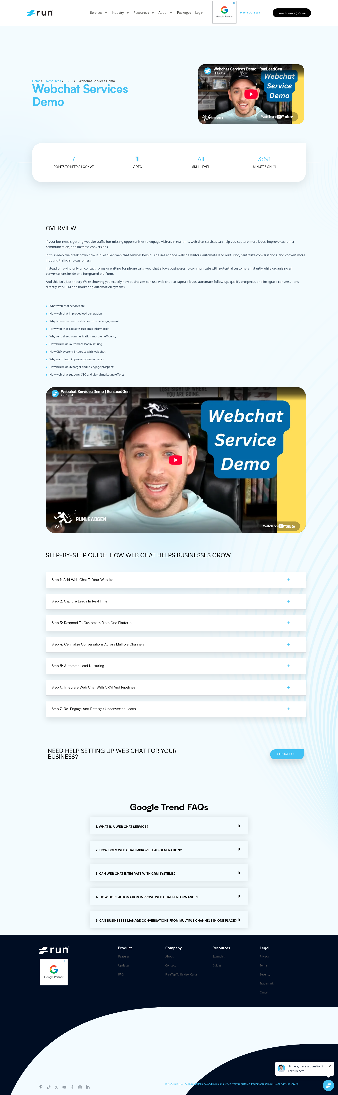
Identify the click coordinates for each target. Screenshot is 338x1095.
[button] (176, 580)
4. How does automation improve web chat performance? (147, 897)
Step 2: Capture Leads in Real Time (79, 601)
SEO (70, 81)
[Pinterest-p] (41, 1087)
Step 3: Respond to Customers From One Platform (91, 623)
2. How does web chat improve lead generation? (139, 850)
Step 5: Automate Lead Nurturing (78, 666)
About (162, 12)
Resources (141, 12)
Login (199, 12)
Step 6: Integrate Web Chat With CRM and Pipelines (93, 687)
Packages (184, 12)
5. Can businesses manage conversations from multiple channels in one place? (166, 920)
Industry (118, 12)
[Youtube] (64, 1087)
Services (96, 12)
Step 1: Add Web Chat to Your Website (82, 580)
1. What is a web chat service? (122, 827)
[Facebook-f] (72, 1087)
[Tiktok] (49, 1087)
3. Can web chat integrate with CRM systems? (135, 874)
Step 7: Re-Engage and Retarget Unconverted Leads (94, 709)
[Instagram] (80, 1087)
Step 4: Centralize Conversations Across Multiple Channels (98, 644)
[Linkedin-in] (88, 1087)
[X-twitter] (56, 1087)
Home (36, 81)
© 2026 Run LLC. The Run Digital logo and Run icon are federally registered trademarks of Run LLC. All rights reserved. (232, 1084)
